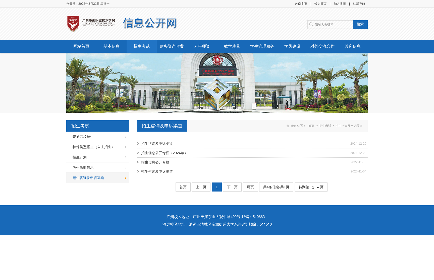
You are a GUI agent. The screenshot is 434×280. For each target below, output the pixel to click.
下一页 (232, 187)
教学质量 (232, 46)
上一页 (201, 187)
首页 (311, 126)
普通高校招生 (83, 137)
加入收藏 (340, 4)
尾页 (250, 187)
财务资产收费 (172, 46)
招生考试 (142, 46)
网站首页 (81, 46)
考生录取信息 (83, 167)
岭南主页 (301, 4)
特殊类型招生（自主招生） (94, 147)
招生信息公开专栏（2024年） (164, 153)
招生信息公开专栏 (155, 162)
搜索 (360, 24)
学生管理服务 (262, 46)
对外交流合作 (322, 46)
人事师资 (202, 46)
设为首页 (320, 4)
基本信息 (111, 46)
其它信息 (353, 46)
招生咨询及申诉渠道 (88, 178)
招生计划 (80, 157)
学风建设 (292, 46)
